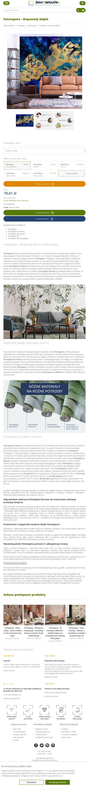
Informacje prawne (43, 724)
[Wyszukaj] (78, 10)
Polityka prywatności (43, 732)
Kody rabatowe (18, 737)
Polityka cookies (41, 734)
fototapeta (12, 229)
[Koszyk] (82, 3)
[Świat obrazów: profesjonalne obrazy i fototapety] (44, 3)
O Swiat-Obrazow (19, 732)
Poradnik (65, 729)
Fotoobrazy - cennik (69, 732)
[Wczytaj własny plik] (83, 10)
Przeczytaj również (69, 724)
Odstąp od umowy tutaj (44, 737)
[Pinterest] (53, 745)
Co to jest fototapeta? (69, 734)
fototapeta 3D (13, 236)
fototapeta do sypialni (16, 233)
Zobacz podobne (42, 184)
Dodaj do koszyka (42, 212)
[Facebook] (36, 745)
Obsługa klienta (19, 724)
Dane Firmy (17, 729)
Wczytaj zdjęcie (42, 218)
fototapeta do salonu (16, 231)
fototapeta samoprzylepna (18, 238)
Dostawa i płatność (20, 734)
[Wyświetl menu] (6, 3)
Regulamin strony (42, 729)
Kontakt (16, 740)
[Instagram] (47, 745)
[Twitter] (42, 745)
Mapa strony (66, 737)
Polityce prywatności (11, 776)
